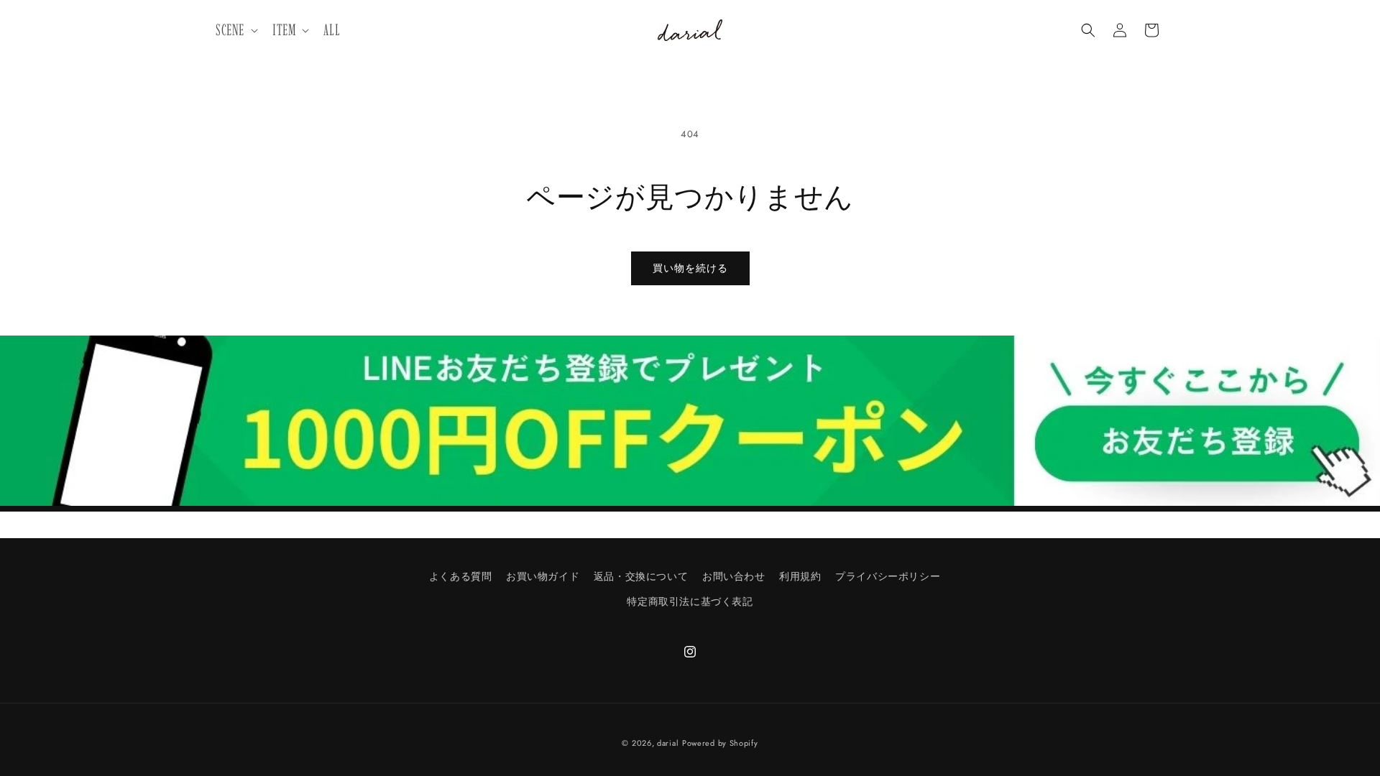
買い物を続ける (690, 268)
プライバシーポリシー (887, 576)
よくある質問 (460, 576)
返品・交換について (641, 576)
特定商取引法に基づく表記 (690, 601)
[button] (235, 30)
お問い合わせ (733, 576)
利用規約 (800, 576)
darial (667, 743)
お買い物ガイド (542, 576)
